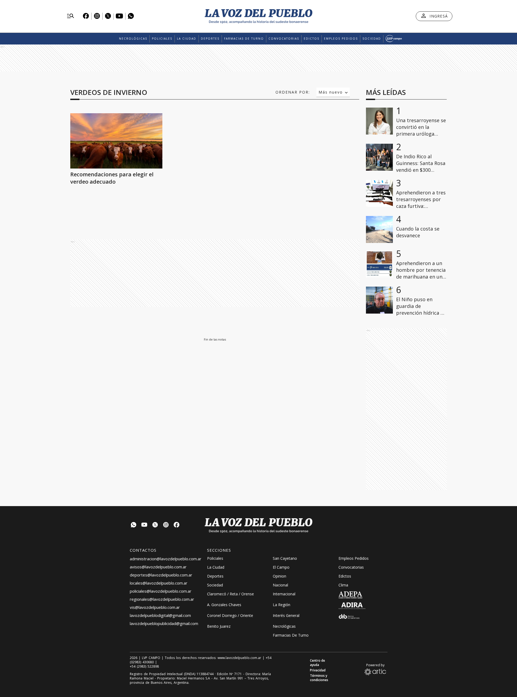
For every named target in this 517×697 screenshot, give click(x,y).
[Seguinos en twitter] (155, 525)
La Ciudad (186, 38)
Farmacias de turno (244, 38)
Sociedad (371, 38)
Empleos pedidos (341, 38)
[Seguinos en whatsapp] (134, 525)
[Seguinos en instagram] (166, 525)
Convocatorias (283, 38)
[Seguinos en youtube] (144, 525)
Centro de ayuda (317, 662)
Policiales (162, 38)
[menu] (70, 16)
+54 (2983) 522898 (144, 666)
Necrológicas (133, 38)
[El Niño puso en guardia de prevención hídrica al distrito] (379, 300)
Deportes (210, 38)
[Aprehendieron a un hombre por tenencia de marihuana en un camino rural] (379, 263)
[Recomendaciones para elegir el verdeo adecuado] (116, 141)
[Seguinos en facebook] (177, 525)
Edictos (311, 38)
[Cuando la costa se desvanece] (379, 229)
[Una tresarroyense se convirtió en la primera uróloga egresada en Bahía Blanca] (379, 121)
